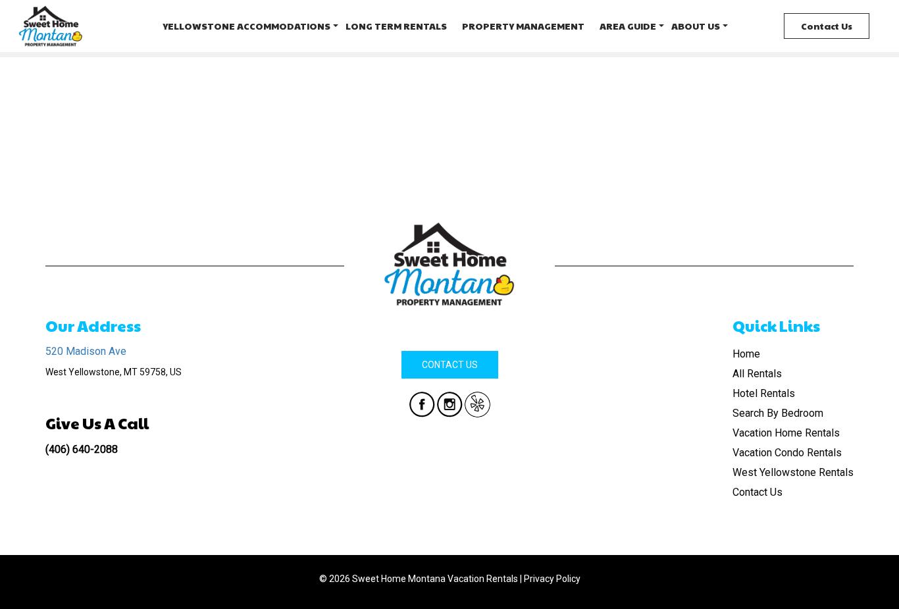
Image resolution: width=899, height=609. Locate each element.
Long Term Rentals (396, 25)
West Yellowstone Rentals (793, 472)
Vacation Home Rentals (786, 433)
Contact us (450, 364)
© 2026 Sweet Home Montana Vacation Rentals (418, 578)
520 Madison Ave (85, 351)
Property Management (523, 25)
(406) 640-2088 (81, 449)
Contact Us (826, 25)
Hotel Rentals (763, 393)
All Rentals (757, 373)
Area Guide (628, 25)
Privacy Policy (552, 578)
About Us (695, 25)
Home (746, 354)
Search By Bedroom (777, 413)
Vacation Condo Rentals (787, 452)
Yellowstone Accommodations (246, 25)
